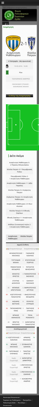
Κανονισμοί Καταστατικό (11, 397)
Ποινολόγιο (21, 403)
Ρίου (20, 72)
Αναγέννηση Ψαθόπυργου (13, 54)
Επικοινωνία (7, 405)
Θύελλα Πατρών (31, 54)
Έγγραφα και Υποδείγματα (12, 400)
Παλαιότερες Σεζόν (9, 403)
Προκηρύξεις (27, 400)
